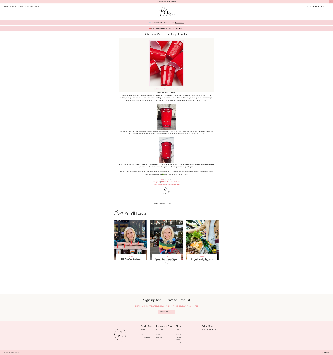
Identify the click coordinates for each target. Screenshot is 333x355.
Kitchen (178, 339)
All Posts (159, 329)
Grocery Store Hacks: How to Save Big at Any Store (202, 260)
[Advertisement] (166, 281)
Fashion (158, 334)
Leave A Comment (159, 203)
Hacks (131, 256)
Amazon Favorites (182, 332)
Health (178, 337)
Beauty (158, 332)
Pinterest (177, 182)
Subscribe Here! (166, 311)
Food (166, 256)
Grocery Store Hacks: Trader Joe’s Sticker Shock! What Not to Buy (166, 261)
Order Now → (179, 23)
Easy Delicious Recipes (25, 6)
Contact (143, 332)
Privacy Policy (146, 337)
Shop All (179, 329)
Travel (37, 6)
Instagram (156, 182)
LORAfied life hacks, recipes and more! (166, 184)
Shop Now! (172, 1)
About (143, 329)
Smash (329, 352)
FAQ (142, 334)
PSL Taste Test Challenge (131, 259)
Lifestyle (13, 6)
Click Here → (179, 28)
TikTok (163, 182)
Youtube (170, 182)
